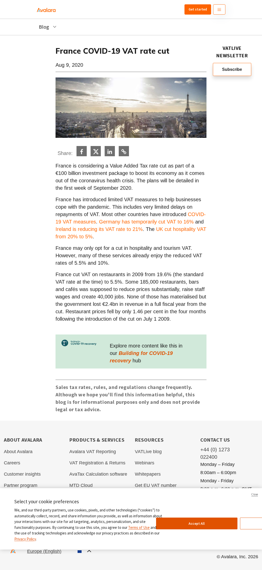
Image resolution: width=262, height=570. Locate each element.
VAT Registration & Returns (97, 462)
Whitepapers (148, 474)
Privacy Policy (25, 539)
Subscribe (232, 69)
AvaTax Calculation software (98, 474)
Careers (12, 462)
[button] (59, 551)
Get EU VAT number (156, 485)
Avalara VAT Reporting (92, 451)
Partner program (20, 485)
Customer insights (22, 474)
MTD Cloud (81, 485)
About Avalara (18, 451)
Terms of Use (139, 527)
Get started (198, 9)
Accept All (197, 523)
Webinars (144, 462)
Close (254, 494)
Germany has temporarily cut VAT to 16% (146, 222)
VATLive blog (148, 451)
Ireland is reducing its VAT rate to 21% (99, 229)
